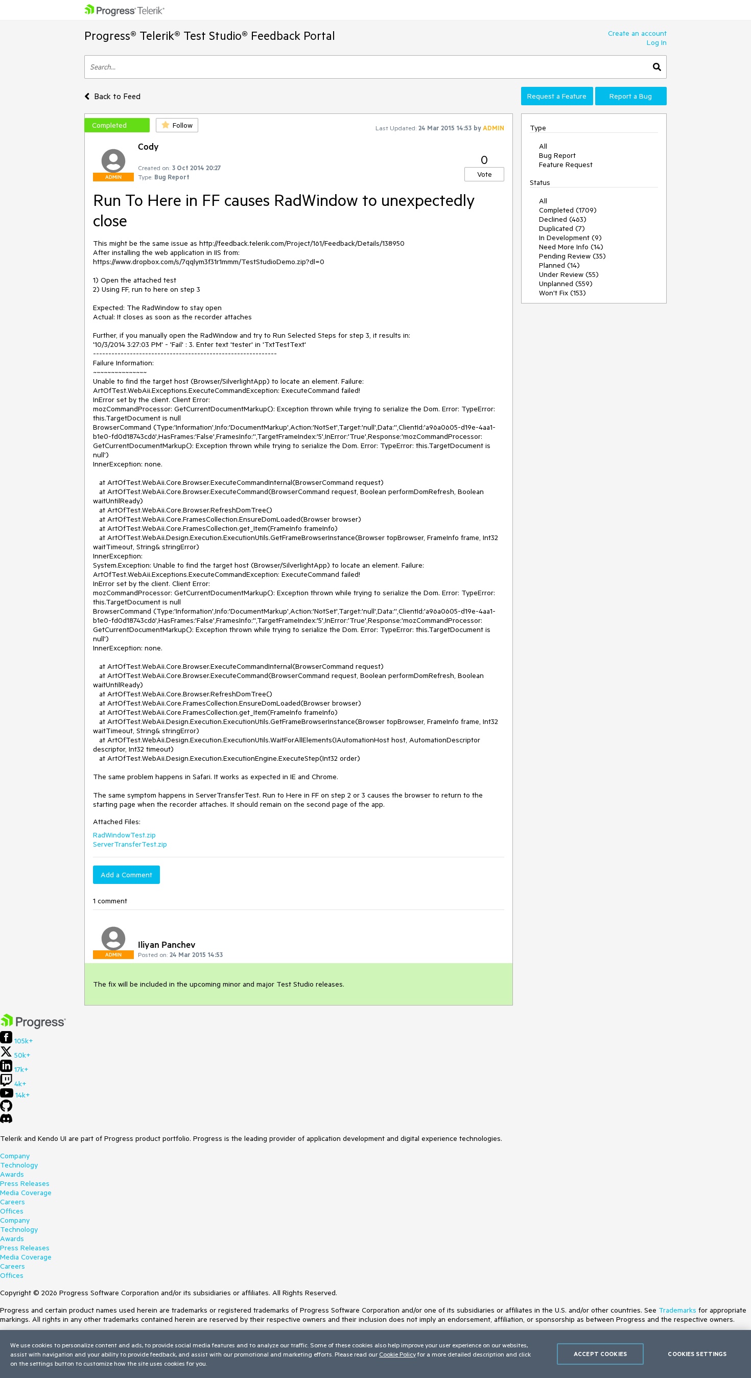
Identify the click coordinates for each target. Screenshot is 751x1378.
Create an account (637, 33)
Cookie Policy (397, 1354)
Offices (12, 1211)
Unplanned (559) (566, 283)
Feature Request (566, 164)
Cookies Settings (697, 1354)
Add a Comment (126, 874)
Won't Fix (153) (562, 292)
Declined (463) (562, 219)
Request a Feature (556, 96)
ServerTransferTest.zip (130, 844)
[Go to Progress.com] (33, 1026)
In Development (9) (570, 237)
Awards (12, 1174)
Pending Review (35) (572, 256)
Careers (12, 1201)
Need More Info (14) (571, 246)
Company (15, 1155)
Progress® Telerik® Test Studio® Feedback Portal (209, 35)
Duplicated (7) (562, 228)
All (543, 146)
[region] (375, 1354)
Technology (19, 1165)
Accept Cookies (600, 1354)
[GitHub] (6, 1109)
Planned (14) (559, 265)
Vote (484, 174)
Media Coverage (26, 1192)
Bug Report (557, 155)
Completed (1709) (568, 210)
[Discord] (6, 1121)
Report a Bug (630, 96)
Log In (657, 42)
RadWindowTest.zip (124, 834)
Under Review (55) (569, 274)
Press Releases (25, 1183)
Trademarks (677, 1310)
